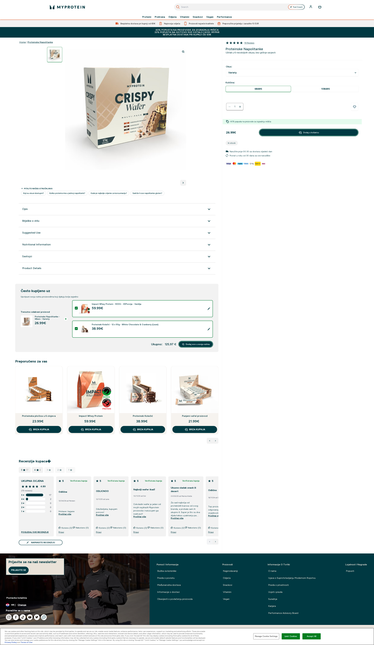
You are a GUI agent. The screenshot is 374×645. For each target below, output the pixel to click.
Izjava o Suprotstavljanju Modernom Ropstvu (292, 578)
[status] (235, 106)
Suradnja (272, 599)
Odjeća (172, 17)
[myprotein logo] (67, 7)
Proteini (146, 17)
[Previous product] (210, 441)
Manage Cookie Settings (266, 636)
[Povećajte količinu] (240, 106)
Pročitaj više (65, 514)
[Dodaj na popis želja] (354, 107)
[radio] (258, 89)
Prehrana (160, 17)
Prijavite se (18, 570)
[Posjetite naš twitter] (37, 617)
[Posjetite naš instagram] (9, 617)
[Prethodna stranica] (210, 542)
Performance (224, 17)
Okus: (229, 66)
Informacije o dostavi (168, 592)
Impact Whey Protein (91, 416)
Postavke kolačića (16, 598)
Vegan (209, 17)
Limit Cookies (291, 636)
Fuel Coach (298, 7)
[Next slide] (217, 406)
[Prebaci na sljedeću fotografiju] (183, 183)
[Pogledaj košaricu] (319, 7)
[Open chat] (44, 617)
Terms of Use (26, 642)
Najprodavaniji (230, 571)
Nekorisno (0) (82, 528)
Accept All (311, 636)
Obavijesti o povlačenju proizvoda (175, 599)
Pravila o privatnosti (278, 585)
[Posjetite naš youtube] (30, 617)
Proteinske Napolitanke (40, 42)
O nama (272, 571)
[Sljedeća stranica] (215, 542)
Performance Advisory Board (283, 613)
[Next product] (215, 441)
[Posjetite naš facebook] (16, 617)
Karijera (272, 606)
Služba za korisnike (166, 571)
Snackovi (198, 17)
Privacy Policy (11, 642)
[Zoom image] (183, 51)
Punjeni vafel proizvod (194, 416)
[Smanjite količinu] (229, 106)
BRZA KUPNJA (41, 429)
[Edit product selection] (208, 308)
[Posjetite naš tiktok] (23, 617)
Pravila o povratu (166, 578)
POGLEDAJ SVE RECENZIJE (35, 532)
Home (22, 42)
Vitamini (184, 17)
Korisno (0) (67, 528)
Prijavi (61, 532)
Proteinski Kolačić (143, 416)
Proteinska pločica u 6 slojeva (39, 416)
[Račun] (311, 7)
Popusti (350, 571)
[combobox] (239, 7)
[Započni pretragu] (178, 7)
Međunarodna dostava (169, 585)
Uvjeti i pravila (275, 592)
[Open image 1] (54, 54)
